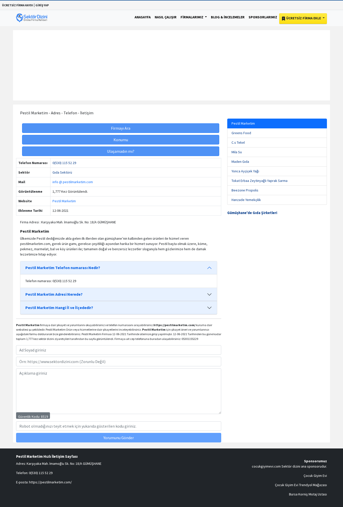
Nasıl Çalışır (166, 17)
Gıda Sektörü (62, 172)
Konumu (120, 139)
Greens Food (241, 133)
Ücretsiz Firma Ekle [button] (303, 18)
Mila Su (237, 152)
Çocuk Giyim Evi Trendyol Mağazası (301, 485)
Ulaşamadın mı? (120, 151)
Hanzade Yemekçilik (246, 199)
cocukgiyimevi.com (266, 466)
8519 (44, 416)
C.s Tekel (238, 142)
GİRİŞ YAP (42, 5)
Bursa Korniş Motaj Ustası (308, 494)
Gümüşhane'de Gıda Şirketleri (252, 213)
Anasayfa (143, 17)
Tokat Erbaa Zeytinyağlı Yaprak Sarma (260, 180)
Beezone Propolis (245, 190)
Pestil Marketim (64, 201)
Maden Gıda (240, 161)
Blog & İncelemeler (228, 17)
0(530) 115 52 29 (64, 163)
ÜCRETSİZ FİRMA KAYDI (17, 5)
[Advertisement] (171, 65)
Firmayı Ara (120, 128)
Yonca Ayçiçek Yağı (245, 171)
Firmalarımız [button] (192, 17)
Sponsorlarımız (263, 17)
